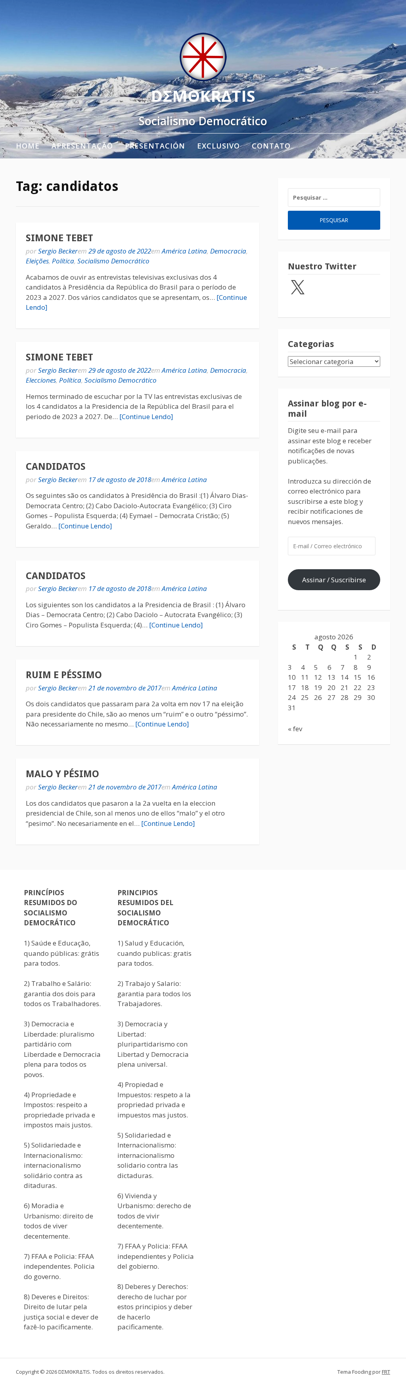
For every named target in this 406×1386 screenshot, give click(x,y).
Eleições (37, 260)
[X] (297, 287)
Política (63, 260)
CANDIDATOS (56, 466)
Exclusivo (218, 146)
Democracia (228, 250)
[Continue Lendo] (146, 416)
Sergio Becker (58, 250)
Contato (271, 146)
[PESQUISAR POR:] (334, 197)
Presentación (155, 146)
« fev (295, 728)
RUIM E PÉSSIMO (64, 675)
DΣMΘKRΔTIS (203, 96)
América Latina (184, 250)
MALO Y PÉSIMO (62, 774)
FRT (386, 1371)
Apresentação (82, 146)
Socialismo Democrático (113, 260)
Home (28, 146)
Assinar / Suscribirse (334, 579)
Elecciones (41, 380)
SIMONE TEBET (59, 238)
